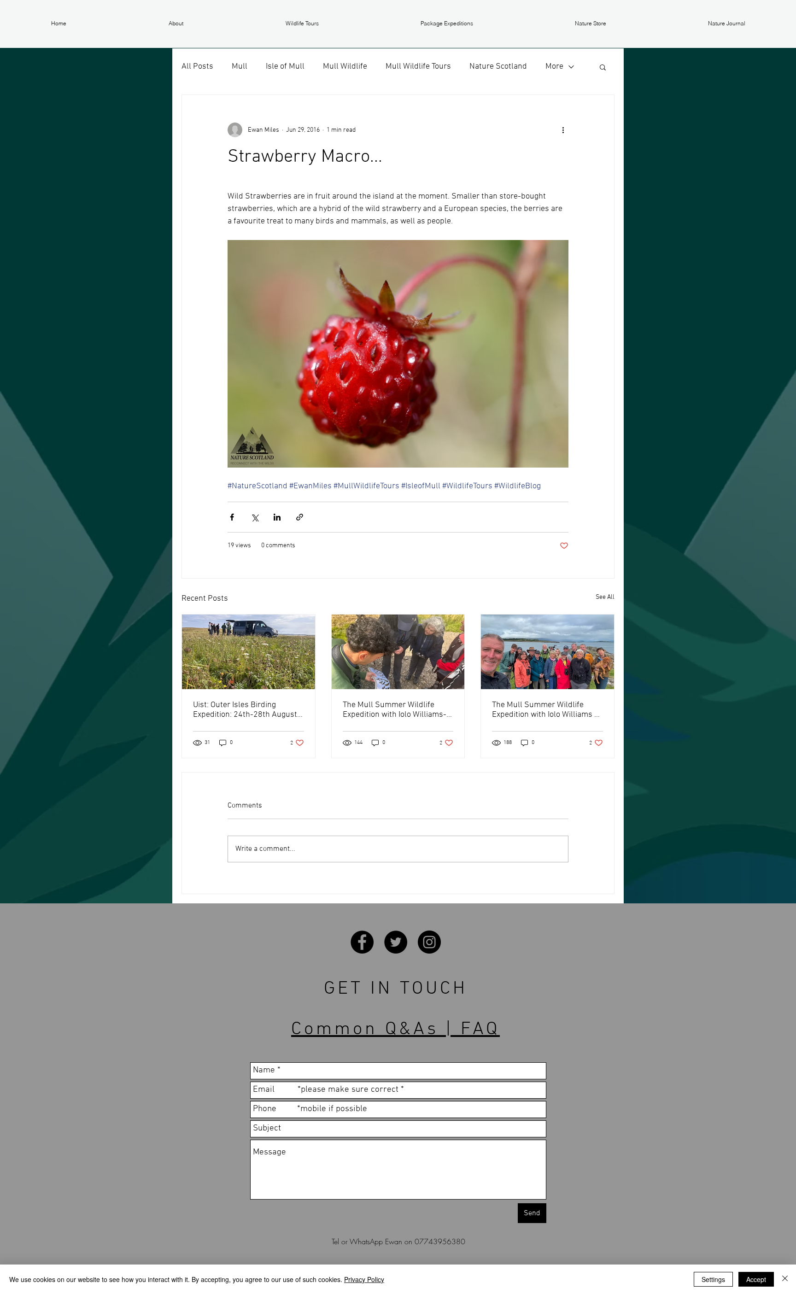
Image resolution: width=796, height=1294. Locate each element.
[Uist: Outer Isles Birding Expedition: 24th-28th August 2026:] (248, 652)
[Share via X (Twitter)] (254, 517)
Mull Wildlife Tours (418, 66)
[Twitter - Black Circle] (395, 942)
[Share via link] (299, 517)
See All (605, 597)
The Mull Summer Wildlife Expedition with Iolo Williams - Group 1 (544, 710)
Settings (713, 1279)
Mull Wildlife (345, 66)
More (554, 66)
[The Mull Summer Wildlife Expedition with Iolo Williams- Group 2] (398, 652)
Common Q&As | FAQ (395, 1030)
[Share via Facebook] (232, 517)
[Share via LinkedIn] (277, 517)
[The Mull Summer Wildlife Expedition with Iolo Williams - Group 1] (547, 652)
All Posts (197, 66)
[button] (175, 23)
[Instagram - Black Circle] (429, 942)
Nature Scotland (498, 66)
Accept (756, 1279)
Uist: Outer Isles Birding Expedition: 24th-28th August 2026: (245, 710)
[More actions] (562, 129)
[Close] (784, 1279)
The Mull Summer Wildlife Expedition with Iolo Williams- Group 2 (394, 710)
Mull (239, 66)
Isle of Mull (285, 66)
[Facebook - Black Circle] (362, 942)
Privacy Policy (364, 1279)
